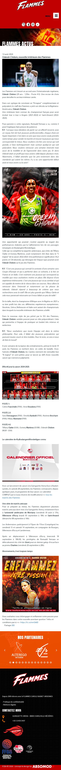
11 (41, 662)
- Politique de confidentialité (13, 702)
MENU (47, 16)
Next (56, 650)
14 (51, 662)
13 (48, 662)
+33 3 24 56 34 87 (18, 720)
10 (38, 662)
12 (45, 662)
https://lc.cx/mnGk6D (29, 622)
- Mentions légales (9, 705)
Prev (4, 650)
